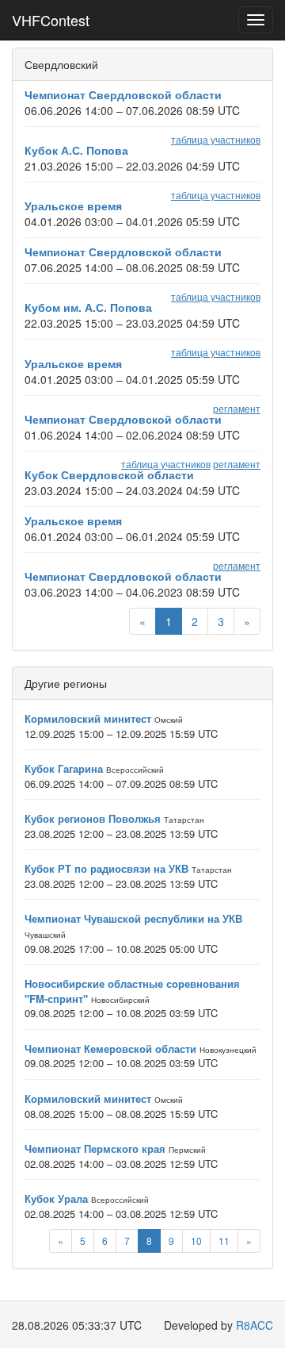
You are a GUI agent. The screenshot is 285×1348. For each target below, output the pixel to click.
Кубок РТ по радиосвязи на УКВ (106, 868)
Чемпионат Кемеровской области (110, 1048)
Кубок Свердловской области (109, 474)
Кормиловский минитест (88, 718)
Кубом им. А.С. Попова (88, 307)
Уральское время (73, 205)
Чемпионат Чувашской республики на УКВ (133, 918)
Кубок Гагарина (64, 768)
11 (224, 1240)
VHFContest (50, 20)
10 (196, 1240)
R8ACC (254, 1325)
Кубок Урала (56, 1198)
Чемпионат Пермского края (95, 1148)
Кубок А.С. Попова (76, 150)
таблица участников (215, 139)
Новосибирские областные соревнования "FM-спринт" (132, 991)
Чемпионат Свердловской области (123, 94)
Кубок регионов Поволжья (93, 818)
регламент (236, 408)
